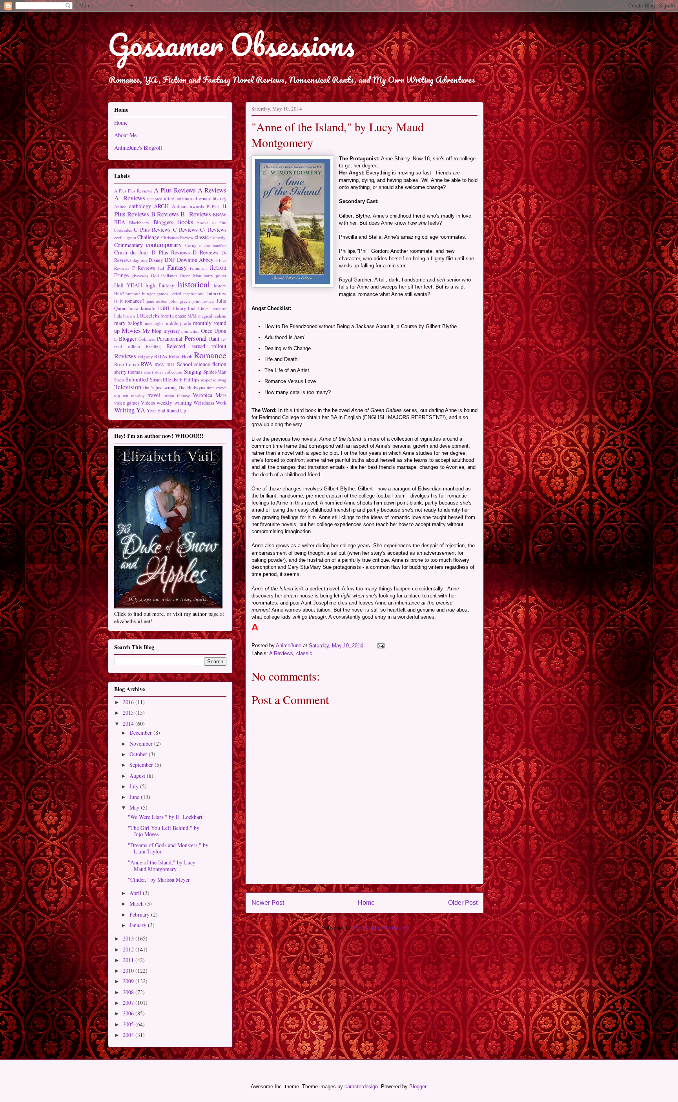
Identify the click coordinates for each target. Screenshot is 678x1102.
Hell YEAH (128, 285)
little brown (124, 316)
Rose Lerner (126, 364)
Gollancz (169, 275)
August (138, 775)
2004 (129, 1034)
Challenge (148, 237)
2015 (129, 712)
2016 (129, 702)
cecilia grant (125, 237)
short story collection (163, 372)
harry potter (215, 275)
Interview (216, 293)
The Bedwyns (191, 387)
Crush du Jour (131, 252)
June (135, 797)
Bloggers (163, 222)
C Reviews (185, 229)
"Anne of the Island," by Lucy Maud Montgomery (161, 866)
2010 (129, 970)
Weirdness (203, 402)
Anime (120, 206)
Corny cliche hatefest (206, 245)
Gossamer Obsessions (231, 44)
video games (127, 402)
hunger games (155, 293)
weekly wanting (174, 402)
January (138, 925)
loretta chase (173, 315)
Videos (148, 402)
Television (127, 386)
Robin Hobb (181, 356)
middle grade (177, 323)
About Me (125, 135)
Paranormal (169, 338)
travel (154, 395)
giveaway (140, 275)
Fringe (121, 275)
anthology (140, 206)
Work (221, 402)
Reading (153, 346)
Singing (192, 371)
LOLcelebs (148, 315)
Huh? (119, 293)
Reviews (125, 355)
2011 (129, 960)
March (137, 903)
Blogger (417, 1086)
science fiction (210, 364)
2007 (129, 1002)
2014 (129, 723)
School (184, 364)
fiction (218, 267)
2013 (129, 938)
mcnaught (154, 323)
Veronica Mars (209, 395)
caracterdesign (361, 1086)
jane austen (157, 301)
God (155, 275)
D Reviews (205, 252)
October (139, 754)
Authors (180, 206)
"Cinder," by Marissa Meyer (159, 879)
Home (366, 902)
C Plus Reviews (152, 229)
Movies (131, 330)
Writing (124, 409)
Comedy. (218, 237)
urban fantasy (177, 395)
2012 (129, 949)
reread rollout (208, 346)
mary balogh (128, 323)
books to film (211, 222)
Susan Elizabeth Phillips (174, 379)
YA (140, 409)
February (140, 914)
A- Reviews (129, 197)
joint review (203, 301)
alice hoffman (178, 198)
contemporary (164, 244)
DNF (169, 259)
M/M (192, 316)
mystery (172, 331)
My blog (152, 330)
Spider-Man (214, 372)
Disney (156, 260)
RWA (146, 364)
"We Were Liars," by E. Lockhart (165, 817)
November (141, 743)
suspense (208, 380)
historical (194, 284)
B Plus (213, 206)
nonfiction (190, 331)
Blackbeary (139, 222)
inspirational (194, 293)
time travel (216, 387)
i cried (175, 293)
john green (180, 301)
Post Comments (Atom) (380, 928)
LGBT (163, 308)
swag (221, 380)
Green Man (190, 275)
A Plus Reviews (175, 189)
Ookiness (147, 339)
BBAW (219, 214)
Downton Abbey (195, 259)
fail (161, 268)
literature (218, 308)
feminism (198, 268)
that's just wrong (160, 387)
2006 (129, 1013)
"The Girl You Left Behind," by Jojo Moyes (163, 831)
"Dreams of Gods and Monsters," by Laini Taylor (168, 848)
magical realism (212, 316)
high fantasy (160, 285)
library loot (184, 308)
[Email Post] (380, 645)
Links (203, 308)
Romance (210, 355)
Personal (195, 338)
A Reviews (281, 653)
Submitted (137, 379)
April (136, 893)
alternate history (210, 198)
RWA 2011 (165, 364)
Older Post (463, 902)
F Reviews (143, 268)
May (135, 807)
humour (133, 293)
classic (304, 653)
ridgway (145, 356)
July (134, 786)
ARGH (161, 206)
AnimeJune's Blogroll (138, 147)
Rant (214, 338)
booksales (123, 230)
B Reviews (165, 213)
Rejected (175, 346)
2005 (129, 1024)
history (220, 286)
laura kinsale (141, 308)
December (141, 732)
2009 (129, 981)
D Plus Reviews (170, 252)
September (142, 764)
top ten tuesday (129, 395)
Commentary (128, 245)
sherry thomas (128, 372)
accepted (154, 199)
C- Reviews (213, 229)
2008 (129, 992)
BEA (119, 222)
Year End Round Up (166, 410)
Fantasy (177, 267)
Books (185, 221)
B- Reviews (195, 213)
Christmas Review (177, 237)
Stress (119, 380)
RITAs (160, 356)
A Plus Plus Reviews (133, 191)
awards (197, 206)
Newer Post (268, 902)
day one (140, 260)
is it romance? (129, 301)
